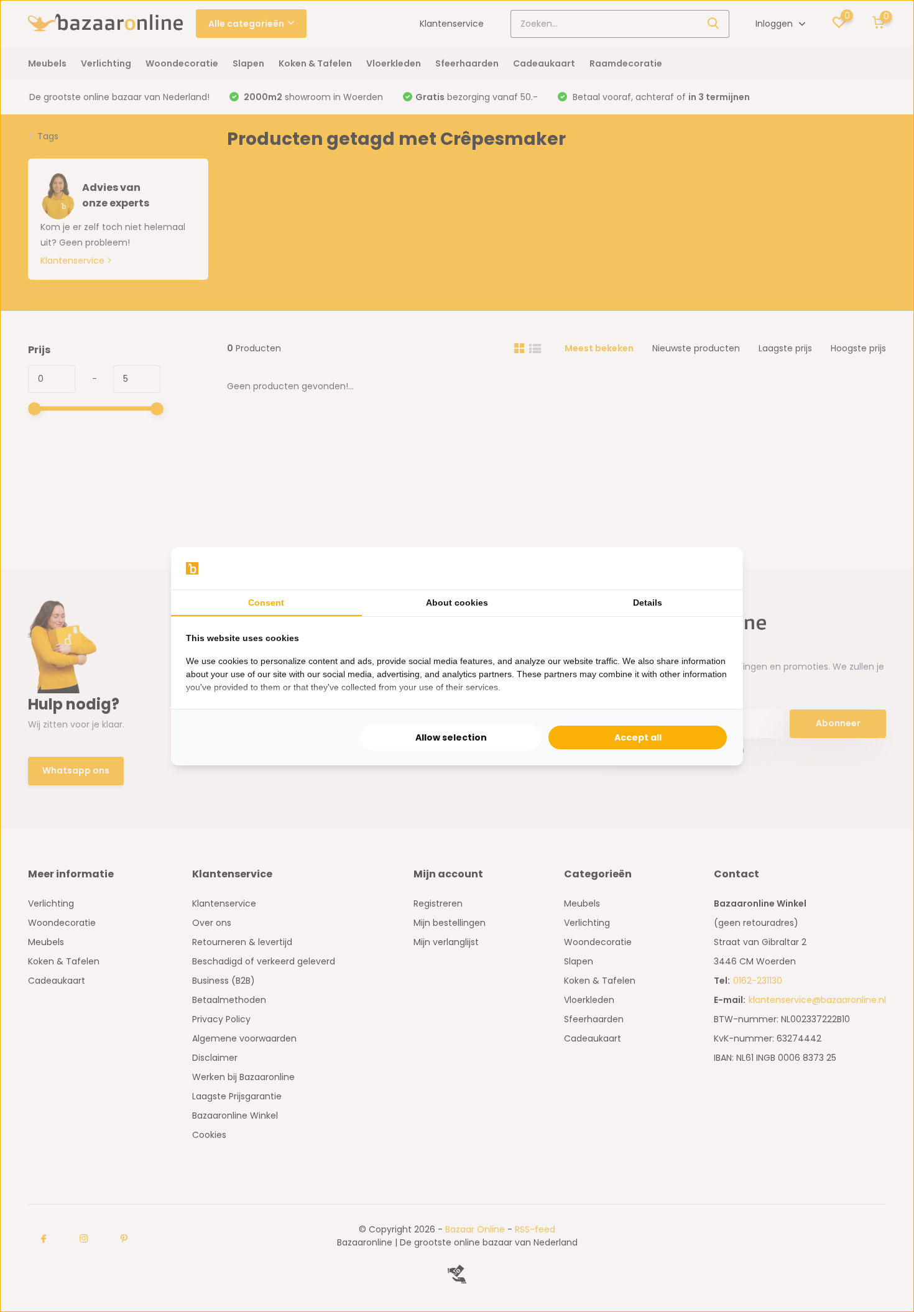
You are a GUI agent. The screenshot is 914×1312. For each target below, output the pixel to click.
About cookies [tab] (457, 602)
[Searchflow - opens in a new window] (712, 568)
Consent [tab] (266, 602)
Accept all (638, 737)
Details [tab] (647, 602)
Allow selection (451, 737)
